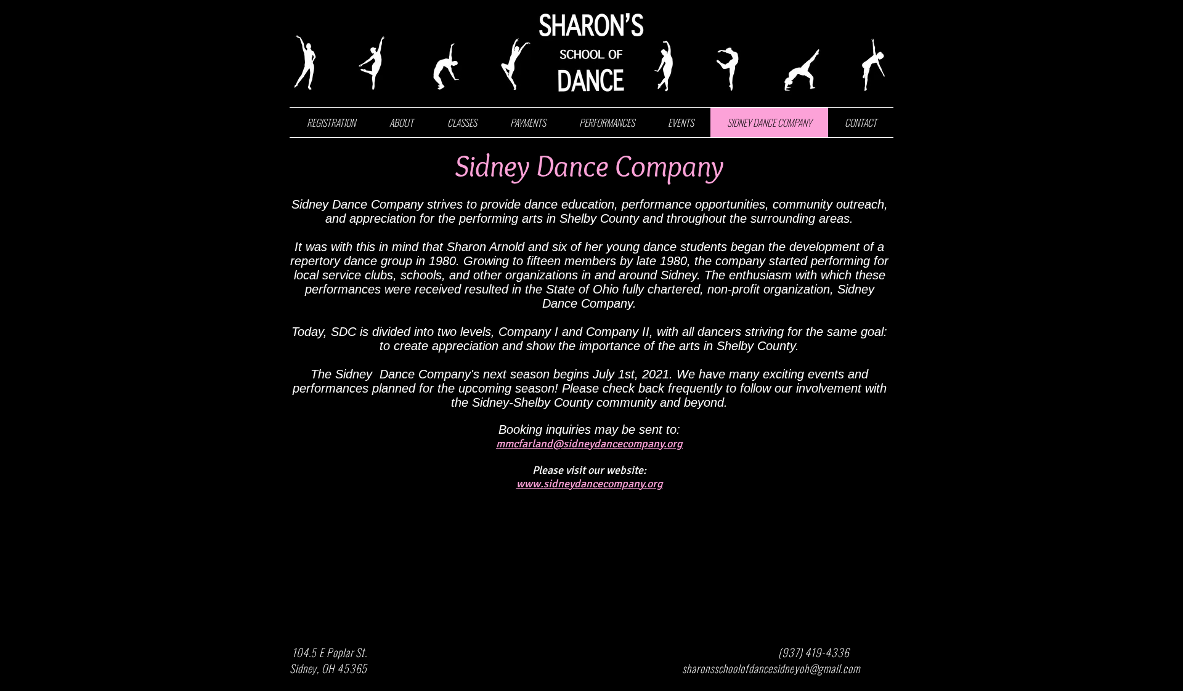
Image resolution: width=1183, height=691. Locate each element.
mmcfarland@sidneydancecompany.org (589, 443)
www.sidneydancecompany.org (589, 483)
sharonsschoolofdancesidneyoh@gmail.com (771, 668)
